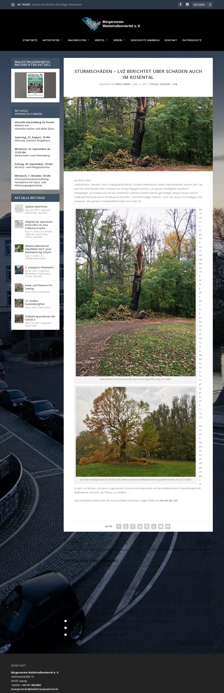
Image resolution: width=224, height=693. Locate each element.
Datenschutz (191, 40)
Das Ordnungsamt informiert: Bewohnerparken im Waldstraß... (67, 4)
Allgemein (46, 210)
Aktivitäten (51, 40)
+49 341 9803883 (31, 685)
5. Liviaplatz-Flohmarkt (39, 267)
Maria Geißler (123, 84)
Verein (117, 40)
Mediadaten (31, 273)
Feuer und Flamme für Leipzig (38, 287)
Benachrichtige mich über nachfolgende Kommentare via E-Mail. (104, 628)
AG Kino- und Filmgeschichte (34, 165)
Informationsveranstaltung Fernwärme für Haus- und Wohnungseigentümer (33, 180)
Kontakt (171, 40)
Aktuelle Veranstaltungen (28, 112)
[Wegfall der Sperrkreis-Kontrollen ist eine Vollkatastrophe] (19, 224)
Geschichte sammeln (145, 40)
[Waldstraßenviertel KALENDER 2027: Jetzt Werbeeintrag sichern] (19, 248)
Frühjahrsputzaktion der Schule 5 (40, 318)
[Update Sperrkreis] (19, 209)
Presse (154, 84)
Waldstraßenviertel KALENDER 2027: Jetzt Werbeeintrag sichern (38, 249)
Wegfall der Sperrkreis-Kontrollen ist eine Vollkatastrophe (39, 225)
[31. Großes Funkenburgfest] (19, 303)
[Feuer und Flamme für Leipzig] (19, 287)
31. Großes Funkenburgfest (35, 302)
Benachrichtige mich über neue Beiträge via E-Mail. (96, 634)
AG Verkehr (46, 231)
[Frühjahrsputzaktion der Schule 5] (19, 318)
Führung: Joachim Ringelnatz (32, 139)
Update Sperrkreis (36, 206)
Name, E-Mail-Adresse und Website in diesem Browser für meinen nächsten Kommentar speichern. (124, 621)
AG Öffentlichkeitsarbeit (35, 257)
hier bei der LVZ (169, 500)
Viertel (100, 40)
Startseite (30, 40)
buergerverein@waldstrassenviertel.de (34, 689)
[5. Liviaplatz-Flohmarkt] (19, 269)
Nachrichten (77, 40)
